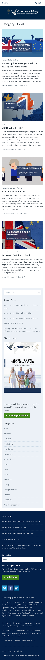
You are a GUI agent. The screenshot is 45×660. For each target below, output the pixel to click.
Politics (19, 188)
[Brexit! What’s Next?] (22, 107)
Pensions (7, 464)
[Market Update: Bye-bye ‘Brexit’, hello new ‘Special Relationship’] (22, 43)
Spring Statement (10, 489)
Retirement (8, 479)
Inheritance (8, 449)
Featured (7, 439)
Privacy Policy (19, 597)
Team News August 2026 (13, 323)
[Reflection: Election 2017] (22, 171)
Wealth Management (12, 505)
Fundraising (8, 444)
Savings (7, 484)
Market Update (12, 60)
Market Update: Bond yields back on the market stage (21, 521)
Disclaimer (30, 597)
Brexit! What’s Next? (12, 127)
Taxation (7, 495)
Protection (8, 474)
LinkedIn (16, 588)
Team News (8, 500)
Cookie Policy (6, 597)
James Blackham (7, 86)
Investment (11, 188)
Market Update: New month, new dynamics (21, 318)
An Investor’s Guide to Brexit (16, 255)
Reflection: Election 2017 (14, 191)
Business (7, 434)
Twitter (4, 588)
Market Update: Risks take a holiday (18, 313)
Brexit (4, 60)
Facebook (10, 588)
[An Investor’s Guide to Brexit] (22, 235)
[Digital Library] (22, 392)
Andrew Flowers (7, 149)
